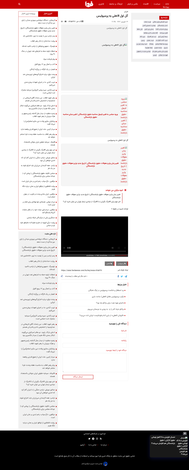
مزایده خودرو (158, 48)
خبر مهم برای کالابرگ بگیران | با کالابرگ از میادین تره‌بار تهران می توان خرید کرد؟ (91, 201)
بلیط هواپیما (148, 48)
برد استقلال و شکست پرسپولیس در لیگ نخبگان (106, 290)
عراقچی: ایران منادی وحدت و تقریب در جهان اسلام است (39, 195)
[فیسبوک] (119, 276)
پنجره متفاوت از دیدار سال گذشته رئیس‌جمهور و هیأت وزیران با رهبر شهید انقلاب (38, 115)
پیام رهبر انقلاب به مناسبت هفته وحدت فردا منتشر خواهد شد (37, 136)
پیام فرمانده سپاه (49, 59)
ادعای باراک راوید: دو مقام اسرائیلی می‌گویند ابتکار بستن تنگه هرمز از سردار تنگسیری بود (37, 107)
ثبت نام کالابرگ (151, 37)
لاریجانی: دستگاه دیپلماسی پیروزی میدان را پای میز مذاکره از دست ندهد (38, 21)
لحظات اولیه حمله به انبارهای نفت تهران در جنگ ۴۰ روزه (38, 52)
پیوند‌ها (166, 7)
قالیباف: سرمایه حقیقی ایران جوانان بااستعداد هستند (39, 143)
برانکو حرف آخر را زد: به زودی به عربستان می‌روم (106, 309)
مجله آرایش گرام (163, 37)
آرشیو (82, 445)
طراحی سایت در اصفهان (143, 51)
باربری (166, 48)
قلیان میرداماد (164, 33)
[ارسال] (66, 21)
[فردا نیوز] (89, 4)
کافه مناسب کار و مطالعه (151, 33)
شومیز (155, 55)
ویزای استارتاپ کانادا (162, 29)
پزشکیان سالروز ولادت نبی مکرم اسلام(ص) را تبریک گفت (39, 123)
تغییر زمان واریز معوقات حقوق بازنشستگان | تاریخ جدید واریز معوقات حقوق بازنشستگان (90, 165)
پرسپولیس (121, 263)
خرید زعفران (150, 40)
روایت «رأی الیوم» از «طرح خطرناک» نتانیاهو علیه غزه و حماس (37, 224)
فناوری (101, 4)
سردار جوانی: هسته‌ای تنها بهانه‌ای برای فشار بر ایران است (39, 203)
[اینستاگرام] (96, 439)
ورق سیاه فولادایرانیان (161, 44)
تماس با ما (92, 445)
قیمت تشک (147, 22)
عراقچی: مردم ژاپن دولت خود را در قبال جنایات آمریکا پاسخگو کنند (38, 211)
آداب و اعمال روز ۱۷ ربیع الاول (44, 64)
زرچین (143, 40)
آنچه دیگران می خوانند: (114, 190)
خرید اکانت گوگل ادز (162, 40)
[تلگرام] (126, 276)
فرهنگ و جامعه (116, 4)
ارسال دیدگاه (78, 376)
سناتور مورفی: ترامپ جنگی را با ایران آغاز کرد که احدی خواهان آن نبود (38, 159)
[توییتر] (122, 276)
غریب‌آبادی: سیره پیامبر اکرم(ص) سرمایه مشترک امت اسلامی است (38, 91)
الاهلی (108, 263)
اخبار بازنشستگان (163, 25)
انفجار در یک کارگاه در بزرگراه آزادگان (42, 69)
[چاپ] (62, 21)
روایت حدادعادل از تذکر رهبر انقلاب (42, 41)
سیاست (157, 4)
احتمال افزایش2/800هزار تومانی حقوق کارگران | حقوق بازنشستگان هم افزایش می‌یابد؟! (163, 440)
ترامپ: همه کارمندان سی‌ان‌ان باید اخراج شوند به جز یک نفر (38, 167)
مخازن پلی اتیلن (149, 29)
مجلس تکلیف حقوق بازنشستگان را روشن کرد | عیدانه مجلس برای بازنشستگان (38, 175)
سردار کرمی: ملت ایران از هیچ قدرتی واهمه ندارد (38, 129)
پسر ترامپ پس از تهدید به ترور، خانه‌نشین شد (39, 36)
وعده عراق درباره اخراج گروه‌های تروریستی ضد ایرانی (39, 76)
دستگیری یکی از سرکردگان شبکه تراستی (41, 217)
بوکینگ (151, 44)
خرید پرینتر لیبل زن (142, 44)
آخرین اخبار (48, 13)
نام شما (124, 331)
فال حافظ (139, 29)
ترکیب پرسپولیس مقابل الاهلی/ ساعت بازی (108, 296)
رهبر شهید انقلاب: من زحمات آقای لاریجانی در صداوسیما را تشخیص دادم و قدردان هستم (39, 99)
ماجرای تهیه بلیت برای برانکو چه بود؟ (110, 303)
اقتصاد (146, 4)
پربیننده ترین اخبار (28, 13)
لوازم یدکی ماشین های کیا (160, 51)
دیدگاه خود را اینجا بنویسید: (116, 350)
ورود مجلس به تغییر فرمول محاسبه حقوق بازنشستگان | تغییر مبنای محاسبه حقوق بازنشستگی (90, 116)
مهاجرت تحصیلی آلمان (149, 25)
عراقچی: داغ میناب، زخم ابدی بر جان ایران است (38, 181)
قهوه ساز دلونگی (163, 55)
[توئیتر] (88, 439)
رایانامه (124, 340)
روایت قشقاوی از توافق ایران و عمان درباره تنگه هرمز (38, 188)
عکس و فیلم (133, 4)
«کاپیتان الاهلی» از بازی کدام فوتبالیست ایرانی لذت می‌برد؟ (101, 315)
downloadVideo (121, 255)
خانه (167, 4)
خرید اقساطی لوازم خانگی (160, 22)
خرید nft (142, 37)
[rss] (100, 439)
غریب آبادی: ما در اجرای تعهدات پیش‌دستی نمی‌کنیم (39, 84)
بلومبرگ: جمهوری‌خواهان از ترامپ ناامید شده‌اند (38, 46)
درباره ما (104, 445)
